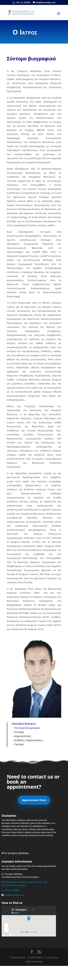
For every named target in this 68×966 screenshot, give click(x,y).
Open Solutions (34, 961)
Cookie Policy (35, 957)
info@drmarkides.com (14, 895)
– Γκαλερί (18, 744)
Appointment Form (34, 800)
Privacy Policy (17, 957)
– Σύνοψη (18, 732)
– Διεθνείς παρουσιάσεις (27, 740)
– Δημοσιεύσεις (21, 736)
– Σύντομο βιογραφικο (26, 728)
